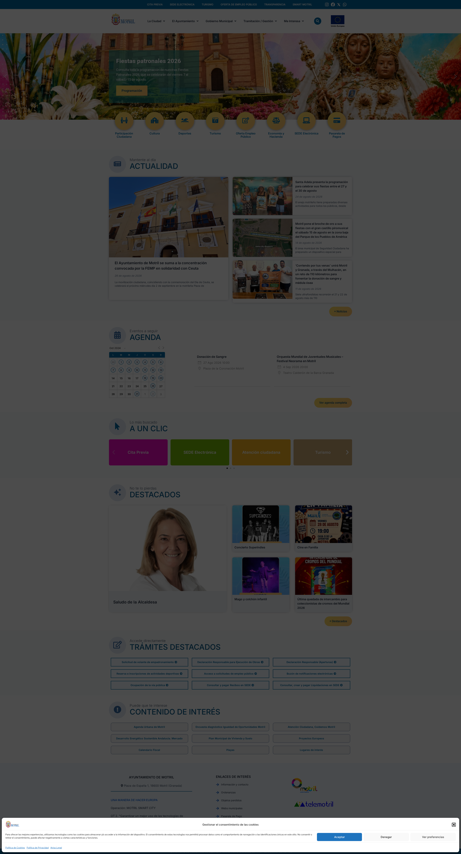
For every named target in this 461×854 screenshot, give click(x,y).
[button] (454, 824)
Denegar (386, 837)
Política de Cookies (15, 847)
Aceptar (339, 837)
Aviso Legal (56, 847)
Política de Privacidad (38, 847)
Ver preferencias (433, 837)
